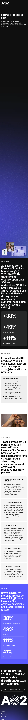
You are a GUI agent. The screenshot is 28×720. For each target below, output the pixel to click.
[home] (5, 3)
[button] (25, 3)
